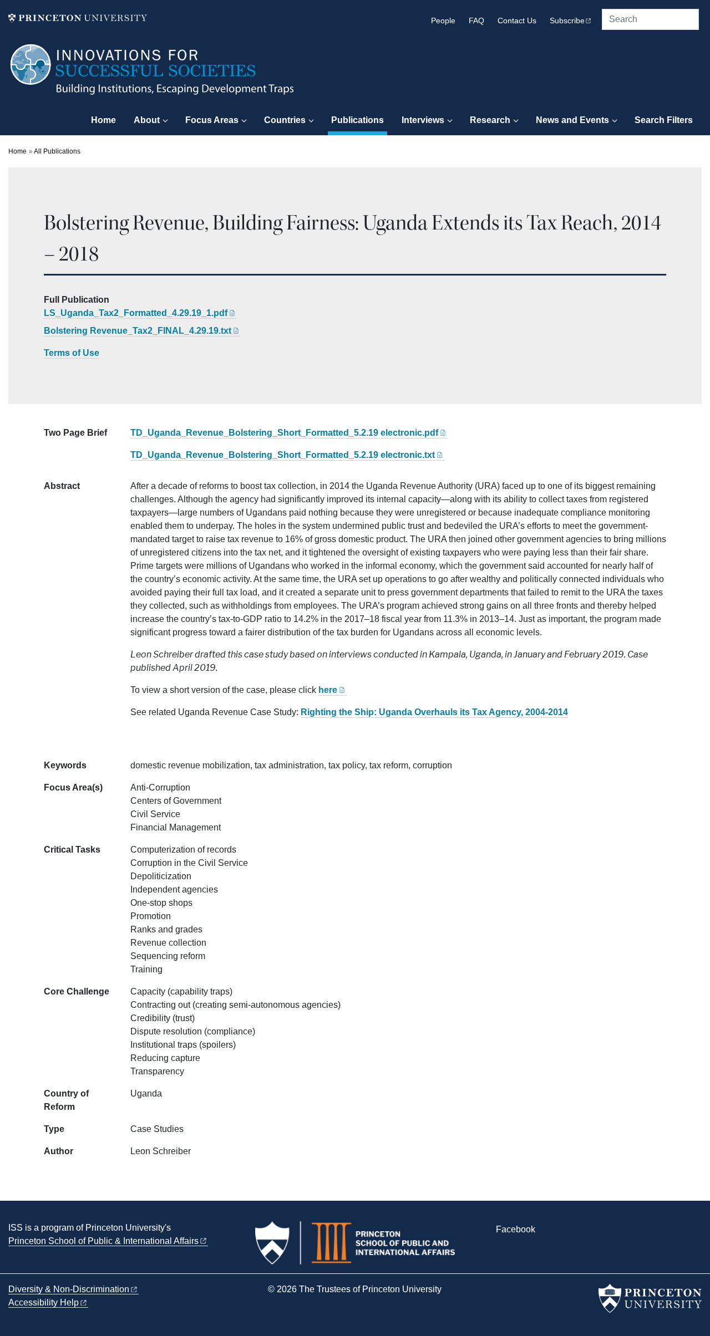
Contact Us (517, 21)
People (443, 21)
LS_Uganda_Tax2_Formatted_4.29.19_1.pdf (135, 313)
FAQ (476, 21)
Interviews (423, 120)
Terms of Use (71, 353)
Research (490, 120)
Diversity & (68, 1289)
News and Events (572, 120)
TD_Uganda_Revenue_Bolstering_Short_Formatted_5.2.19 (284, 432)
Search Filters (664, 120)
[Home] (152, 75)
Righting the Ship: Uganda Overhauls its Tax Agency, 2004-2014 (434, 712)
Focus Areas (212, 120)
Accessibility (43, 1302)
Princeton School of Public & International (103, 1241)
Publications (359, 120)
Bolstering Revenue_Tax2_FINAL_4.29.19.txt (137, 330)
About (147, 120)
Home (103, 120)
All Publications (57, 151)
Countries (285, 120)
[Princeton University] (77, 18)
